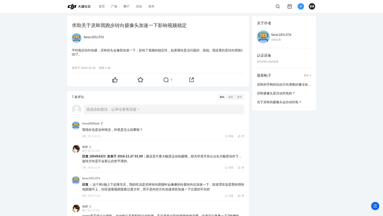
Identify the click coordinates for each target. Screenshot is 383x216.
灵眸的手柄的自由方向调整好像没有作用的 (284, 84)
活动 (139, 6)
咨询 (151, 6)
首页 (102, 6)
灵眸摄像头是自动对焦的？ (276, 93)
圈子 (126, 6)
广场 (114, 6)
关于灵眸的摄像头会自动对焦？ (279, 102)
